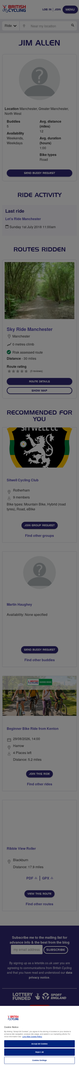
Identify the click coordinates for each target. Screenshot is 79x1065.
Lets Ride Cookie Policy (32, 1036)
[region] (39, 1035)
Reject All (39, 1052)
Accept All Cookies (39, 1044)
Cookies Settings (39, 1060)
